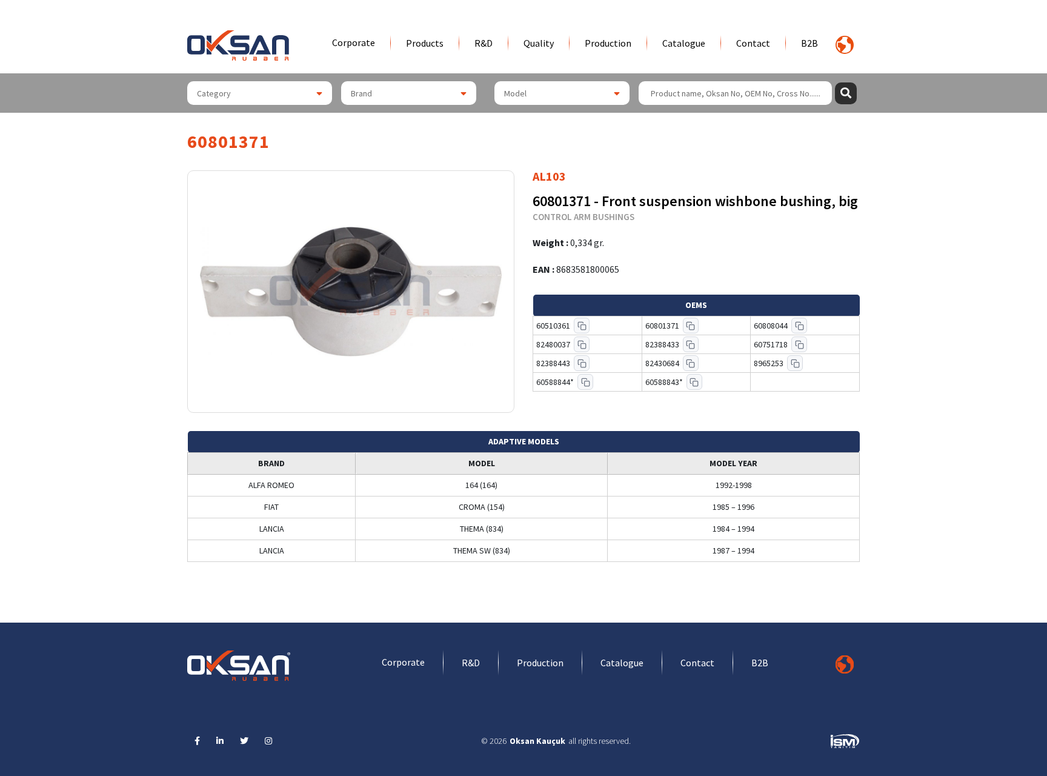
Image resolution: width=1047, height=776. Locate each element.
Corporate (353, 42)
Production (608, 43)
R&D (483, 43)
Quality (539, 43)
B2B (809, 43)
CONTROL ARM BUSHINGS (583, 216)
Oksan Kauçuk (537, 740)
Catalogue (683, 43)
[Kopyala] (582, 325)
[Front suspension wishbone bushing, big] (350, 291)
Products (425, 43)
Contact (753, 43)
